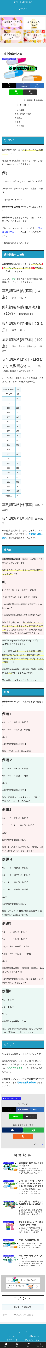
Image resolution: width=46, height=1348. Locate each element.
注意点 (19, 118)
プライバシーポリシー (34, 1340)
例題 (18, 122)
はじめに (20, 110)
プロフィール (12, 1340)
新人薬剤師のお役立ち (12, 1098)
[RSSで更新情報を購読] (23, 1136)
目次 (19, 105)
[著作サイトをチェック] (12, 1130)
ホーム (12, 1336)
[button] (30, 92)
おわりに (20, 126)
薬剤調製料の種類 (24, 114)
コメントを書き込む (23, 1307)
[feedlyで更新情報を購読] (33, 1130)
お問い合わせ (34, 1336)
